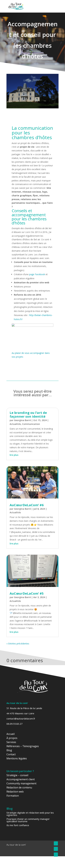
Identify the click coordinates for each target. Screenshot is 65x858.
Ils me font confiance (17, 825)
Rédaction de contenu (19, 787)
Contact (11, 754)
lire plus (14, 454)
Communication (31, 423)
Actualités (15, 423)
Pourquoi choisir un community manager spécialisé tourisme (28, 820)
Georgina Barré (22, 420)
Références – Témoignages (22, 746)
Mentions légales (16, 758)
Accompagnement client (20, 779)
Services (11, 742)
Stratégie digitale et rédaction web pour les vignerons (30, 814)
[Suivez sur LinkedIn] (56, 855)
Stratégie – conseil (17, 775)
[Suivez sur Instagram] (56, 849)
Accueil (10, 734)
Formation (12, 795)
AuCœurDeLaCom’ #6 (27, 505)
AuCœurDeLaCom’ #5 (27, 593)
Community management (21, 783)
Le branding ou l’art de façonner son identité (28, 415)
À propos (11, 738)
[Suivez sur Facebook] (56, 843)
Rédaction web (15, 791)
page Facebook (37, 274)
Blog (9, 750)
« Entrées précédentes (17, 643)
